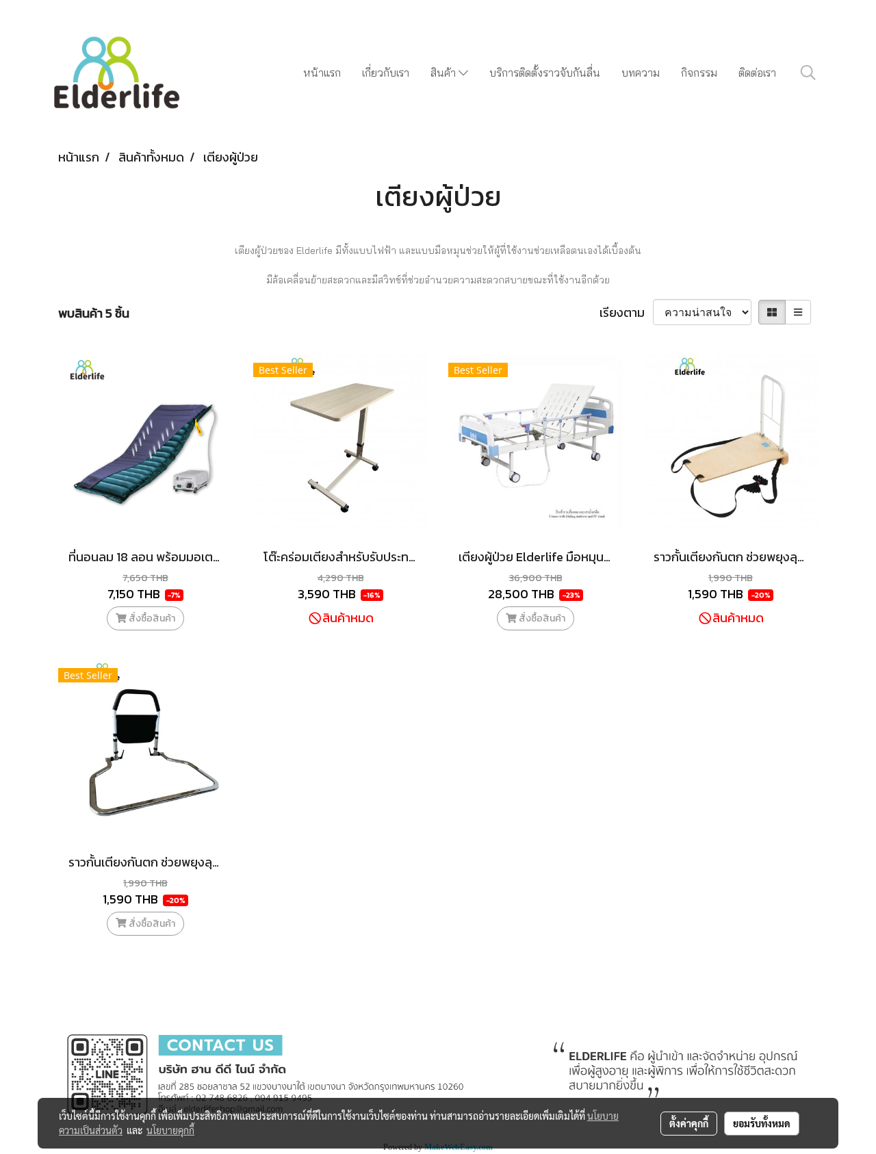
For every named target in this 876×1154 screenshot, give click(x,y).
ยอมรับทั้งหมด (761, 1123)
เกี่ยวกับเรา (385, 72)
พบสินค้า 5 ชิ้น (93, 313)
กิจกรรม (699, 72)
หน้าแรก (322, 72)
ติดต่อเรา (757, 72)
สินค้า (444, 72)
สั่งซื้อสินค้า (151, 618)
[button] (808, 73)
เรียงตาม (626, 312)
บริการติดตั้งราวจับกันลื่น (544, 72)
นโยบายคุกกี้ (170, 1130)
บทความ (640, 72)
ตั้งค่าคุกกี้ (688, 1123)
